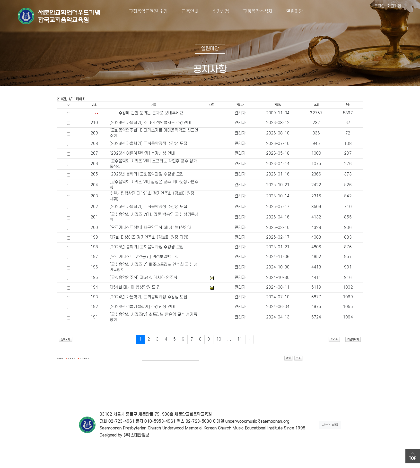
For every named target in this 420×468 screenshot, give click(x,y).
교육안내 (186, 11)
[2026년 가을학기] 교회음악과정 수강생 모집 (148, 144)
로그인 (379, 6)
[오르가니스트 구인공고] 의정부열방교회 (144, 257)
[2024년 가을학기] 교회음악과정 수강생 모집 (148, 297)
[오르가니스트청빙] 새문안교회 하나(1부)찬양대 (151, 228)
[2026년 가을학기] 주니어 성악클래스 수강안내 (150, 123)
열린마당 (290, 11)
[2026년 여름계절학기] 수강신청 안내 (142, 153)
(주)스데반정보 (136, 435)
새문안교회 (330, 425)
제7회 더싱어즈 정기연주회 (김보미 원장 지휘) (149, 237)
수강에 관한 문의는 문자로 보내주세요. (151, 113)
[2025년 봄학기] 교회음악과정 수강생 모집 (147, 247)
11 (239, 339)
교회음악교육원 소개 (148, 11)
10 (218, 339)
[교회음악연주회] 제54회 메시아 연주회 (143, 278)
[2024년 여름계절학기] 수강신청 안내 (142, 307)
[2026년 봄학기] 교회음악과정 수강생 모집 (147, 174)
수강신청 (217, 11)
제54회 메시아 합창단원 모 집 (135, 287)
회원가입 (394, 6)
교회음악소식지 (253, 11)
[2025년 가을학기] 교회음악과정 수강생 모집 (148, 207)
